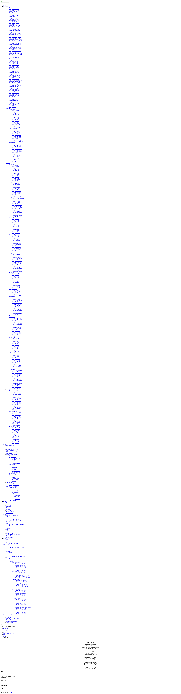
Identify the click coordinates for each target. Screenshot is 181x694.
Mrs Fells (8, 509)
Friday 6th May (15, 231)
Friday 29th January (16, 295)
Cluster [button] (7, 546)
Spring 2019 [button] (12, 352)
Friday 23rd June (15, 170)
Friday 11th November (17, 206)
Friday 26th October (16, 388)
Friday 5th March (16, 292)
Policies (8, 539)
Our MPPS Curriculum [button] (11, 486)
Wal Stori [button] (14, 493)
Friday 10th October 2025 (15, 51)
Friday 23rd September (17, 214)
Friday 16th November (17, 376)
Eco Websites (15, 469)
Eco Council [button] (12, 464)
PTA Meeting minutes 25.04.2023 (22, 575)
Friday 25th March (16, 238)
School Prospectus (10, 450)
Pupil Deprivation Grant (14, 519)
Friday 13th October (16, 155)
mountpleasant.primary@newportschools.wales (13, 630)
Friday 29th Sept (15, 158)
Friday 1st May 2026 (13, 21)
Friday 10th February (16, 191)
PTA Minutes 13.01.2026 (20, 566)
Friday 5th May (15, 178)
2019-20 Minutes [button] (16, 598)
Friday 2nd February (16, 137)
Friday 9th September (16, 216)
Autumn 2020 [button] (12, 296)
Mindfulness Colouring (11, 621)
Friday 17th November (17, 150)
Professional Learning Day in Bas (16, 547)
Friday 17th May (15, 121)
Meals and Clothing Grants (15, 520)
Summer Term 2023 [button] (13, 164)
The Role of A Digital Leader (18, 458)
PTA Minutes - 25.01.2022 (21, 584)
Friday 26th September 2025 (15, 53)
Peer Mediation (12, 473)
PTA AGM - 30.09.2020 (20, 590)
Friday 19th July (15, 110)
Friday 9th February (16, 136)
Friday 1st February (16, 364)
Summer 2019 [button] (12, 337)
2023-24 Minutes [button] (16, 571)
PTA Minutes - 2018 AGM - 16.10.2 (23, 607)
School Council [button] (12, 474)
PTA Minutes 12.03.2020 (20, 599)
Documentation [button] (6, 538)
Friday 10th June (15, 226)
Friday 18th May (15, 432)
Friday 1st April (15, 236)
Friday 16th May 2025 (14, 68)
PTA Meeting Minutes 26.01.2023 (22, 577)
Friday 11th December (17, 297)
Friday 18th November (17, 205)
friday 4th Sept (15, 314)
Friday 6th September (16, 336)
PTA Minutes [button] (12, 561)
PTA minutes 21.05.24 (20, 572)
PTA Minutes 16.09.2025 (20, 570)
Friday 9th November (16, 378)
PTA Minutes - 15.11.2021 (21, 585)
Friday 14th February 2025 (15, 81)
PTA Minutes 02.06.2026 (20, 563)
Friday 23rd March (16, 423)
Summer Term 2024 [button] (13, 109)
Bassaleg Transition (10, 535)
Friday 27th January (16, 193)
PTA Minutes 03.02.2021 (20, 594)
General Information (10, 521)
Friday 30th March (16, 425)
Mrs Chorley (9, 504)
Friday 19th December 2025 (15, 39)
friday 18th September (17, 311)
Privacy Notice (9, 537)
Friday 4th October (13, 102)
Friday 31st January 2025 (14, 84)
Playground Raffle (16, 463)
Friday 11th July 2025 (14, 61)
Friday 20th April (16, 427)
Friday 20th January (16, 194)
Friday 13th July (15, 441)
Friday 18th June (15, 278)
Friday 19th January (16, 140)
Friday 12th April (16, 127)
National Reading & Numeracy (13, 534)
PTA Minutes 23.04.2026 (20, 565)
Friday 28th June (15, 114)
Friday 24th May (15, 119)
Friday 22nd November (14, 94)
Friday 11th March (16, 240)
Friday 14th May (15, 284)
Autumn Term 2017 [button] (13, 390)
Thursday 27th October (17, 207)
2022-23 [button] (8, 163)
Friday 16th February (16, 418)
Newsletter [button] (5, 6)
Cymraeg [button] (11, 488)
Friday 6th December (14, 91)
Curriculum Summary (14, 487)
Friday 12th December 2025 (15, 40)
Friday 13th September (17, 334)
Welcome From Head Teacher (13, 449)
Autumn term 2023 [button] (13, 142)
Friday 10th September (17, 271)
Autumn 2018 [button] (12, 369)
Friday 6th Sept (12, 107)
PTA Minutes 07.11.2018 (20, 608)
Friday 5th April (15, 355)
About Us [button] (5, 444)
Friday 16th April (16, 287)
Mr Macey (8, 510)
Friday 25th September (17, 310)
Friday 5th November (16, 262)
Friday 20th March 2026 (14, 26)
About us (11, 552)
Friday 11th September (17, 313)
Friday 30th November (17, 373)
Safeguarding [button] (9, 482)
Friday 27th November (17, 300)
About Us (14, 460)
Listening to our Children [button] (11, 454)
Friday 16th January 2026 (15, 37)
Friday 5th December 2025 (15, 42)
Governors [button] (8, 551)
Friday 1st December (16, 147)
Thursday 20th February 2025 (15, 80)
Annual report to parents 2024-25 (19, 556)
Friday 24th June (15, 224)
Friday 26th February (16, 294)
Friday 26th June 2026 (14, 12)
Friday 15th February (16, 361)
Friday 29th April (16, 233)
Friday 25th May (15, 434)
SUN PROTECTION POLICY (13, 541)
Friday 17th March (16, 186)
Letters (7, 529)
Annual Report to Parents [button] (14, 555)
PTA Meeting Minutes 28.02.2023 (22, 576)
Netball (7, 616)
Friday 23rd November (17, 375)
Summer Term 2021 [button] (13, 272)
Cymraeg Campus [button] (16, 496)
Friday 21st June (15, 116)
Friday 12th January (16, 412)
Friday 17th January (13, 86)
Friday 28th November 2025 (15, 43)
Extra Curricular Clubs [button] (10, 614)
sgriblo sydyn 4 (15, 492)
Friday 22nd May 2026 (14, 18)
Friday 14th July (15, 166)
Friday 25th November (17, 203)
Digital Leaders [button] (12, 457)
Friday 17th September (17, 270)
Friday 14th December (17, 371)
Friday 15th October (16, 264)
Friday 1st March (16, 133)
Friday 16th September (17, 215)
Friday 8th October (16, 266)
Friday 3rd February (16, 192)
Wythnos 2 (17, 499)
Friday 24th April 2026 (14, 23)
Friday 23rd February (16, 135)
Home (4, 5)
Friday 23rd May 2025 (14, 67)
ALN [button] (7, 523)
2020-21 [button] (8, 252)
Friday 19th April (16, 126)
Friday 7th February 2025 (15, 82)
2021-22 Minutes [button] (16, 579)
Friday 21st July (15, 165)
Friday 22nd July (15, 219)
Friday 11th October (13, 100)
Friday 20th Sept (12, 104)
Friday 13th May (15, 230)
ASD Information (13, 525)
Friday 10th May (15, 122)
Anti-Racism (9, 453)
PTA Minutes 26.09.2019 (20, 604)
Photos (13, 468)
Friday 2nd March (16, 420)
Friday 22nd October (16, 263)
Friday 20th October (16, 154)
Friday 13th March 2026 (14, 28)
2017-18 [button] (8, 389)
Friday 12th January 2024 (17, 141)
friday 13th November (17, 303)
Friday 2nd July (15, 276)
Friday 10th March (16, 187)
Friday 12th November (17, 261)
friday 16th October (16, 306)
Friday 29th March (16, 356)
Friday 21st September (17, 381)
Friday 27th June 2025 (14, 63)
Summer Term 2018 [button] (13, 426)
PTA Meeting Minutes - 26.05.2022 (23, 583)
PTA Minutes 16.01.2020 (20, 600)
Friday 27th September (14, 103)
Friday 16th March (16, 422)
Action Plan (14, 467)
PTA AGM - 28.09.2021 (20, 588)
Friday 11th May (15, 431)
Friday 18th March (16, 239)
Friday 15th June (15, 436)
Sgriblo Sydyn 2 (15, 490)
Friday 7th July (15, 168)
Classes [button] (5, 501)
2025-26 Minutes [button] (16, 562)
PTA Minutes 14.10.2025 (20, 569)
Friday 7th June (15, 118)
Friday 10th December (17, 256)
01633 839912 (6, 628)
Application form (16, 471)
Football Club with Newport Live (13, 618)
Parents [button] (5, 514)
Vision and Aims (10, 448)
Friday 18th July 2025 (14, 60)
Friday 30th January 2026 (15, 34)
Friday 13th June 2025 (14, 66)
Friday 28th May (15, 281)
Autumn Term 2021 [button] (13, 253)
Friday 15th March (16, 131)
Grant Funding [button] (9, 518)
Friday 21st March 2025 (14, 76)
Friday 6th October (16, 156)
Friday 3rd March (16, 188)
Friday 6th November (16, 304)
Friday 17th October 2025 (15, 49)
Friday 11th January (16, 367)
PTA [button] (7, 557)
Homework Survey (16, 479)
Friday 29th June (15, 439)
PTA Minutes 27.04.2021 (20, 595)
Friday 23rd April (16, 286)
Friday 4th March (16, 242)
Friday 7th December (16, 374)
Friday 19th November (17, 259)
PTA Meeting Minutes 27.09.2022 (22, 581)
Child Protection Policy (14, 483)
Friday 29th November (14, 93)
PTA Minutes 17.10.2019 (20, 603)
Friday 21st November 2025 (15, 44)
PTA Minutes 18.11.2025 (20, 567)
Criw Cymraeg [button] (12, 459)
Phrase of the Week (16, 462)
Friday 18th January (16, 366)
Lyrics (4, 636)
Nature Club (9, 617)
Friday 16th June (15, 172)
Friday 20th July (15, 443)
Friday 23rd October (16, 305)
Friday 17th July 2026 (14, 9)
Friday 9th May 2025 (14, 70)
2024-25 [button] (8, 58)
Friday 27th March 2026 (14, 25)
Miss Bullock (9, 502)
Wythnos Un (17, 497)
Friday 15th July (15, 220)
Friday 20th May (15, 229)
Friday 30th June (15, 169)
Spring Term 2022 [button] (13, 234)
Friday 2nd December (17, 202)
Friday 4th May (15, 430)
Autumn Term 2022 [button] (13, 197)
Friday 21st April (15, 180)
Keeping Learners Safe (14, 485)
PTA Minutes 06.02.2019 (20, 611)
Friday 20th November (17, 301)
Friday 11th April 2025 (14, 72)
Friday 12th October (16, 385)
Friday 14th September (17, 380)
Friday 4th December (16, 299)
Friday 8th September (16, 392)
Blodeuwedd (17, 495)
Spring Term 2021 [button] (13, 289)
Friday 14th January (16, 249)
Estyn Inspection (10, 445)
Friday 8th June (15, 435)
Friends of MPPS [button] (7, 544)
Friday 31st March (16, 183)
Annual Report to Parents (12, 532)
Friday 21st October (16, 208)
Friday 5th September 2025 (15, 57)
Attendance (14, 481)
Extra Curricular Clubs (8, 633)
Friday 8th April (15, 235)
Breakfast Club (9, 533)
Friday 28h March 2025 (14, 75)
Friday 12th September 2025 (15, 56)
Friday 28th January (16, 247)
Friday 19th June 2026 (14, 14)
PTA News (11, 560)
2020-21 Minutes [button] (16, 589)
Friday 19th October (16, 387)
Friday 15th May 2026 (14, 19)
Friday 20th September (17, 333)
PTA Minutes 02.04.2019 (20, 613)
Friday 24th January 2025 (15, 85)
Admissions (8, 516)
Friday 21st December (17, 370)
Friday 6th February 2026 (15, 33)
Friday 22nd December (17, 144)
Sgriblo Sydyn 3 (15, 491)
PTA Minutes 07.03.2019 (20, 612)
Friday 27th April (16, 429)
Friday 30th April (16, 285)
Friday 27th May (15, 228)
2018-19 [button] (8, 315)
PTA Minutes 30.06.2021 (20, 597)
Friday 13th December (14, 90)
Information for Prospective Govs (16, 553)
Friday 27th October (16, 152)
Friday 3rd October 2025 (14, 52)
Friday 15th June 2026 (14, 15)
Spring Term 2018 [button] (13, 411)
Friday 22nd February (17, 360)
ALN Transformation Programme (16, 524)
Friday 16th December (17, 200)
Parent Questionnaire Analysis (13, 515)
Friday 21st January (16, 248)
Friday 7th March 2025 (14, 79)
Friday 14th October (16, 210)
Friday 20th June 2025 (14, 65)
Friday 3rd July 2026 (13, 11)
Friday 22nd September (17, 394)
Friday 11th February (16, 244)
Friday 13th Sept (12, 105)
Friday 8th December (16, 146)
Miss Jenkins (9, 507)
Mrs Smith (8, 505)
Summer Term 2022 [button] (13, 217)
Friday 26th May (15, 174)
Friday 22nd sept (15, 159)
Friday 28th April (16, 179)
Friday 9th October (16, 308)
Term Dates (8, 528)
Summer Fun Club (10, 619)
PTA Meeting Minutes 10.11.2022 (22, 580)
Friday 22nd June (16, 437)
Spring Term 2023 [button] (13, 182)
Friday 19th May (15, 175)
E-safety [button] (8, 542)
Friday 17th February (16, 189)
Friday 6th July (15, 440)
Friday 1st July (15, 222)
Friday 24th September (17, 268)
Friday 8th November (14, 96)
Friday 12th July (15, 112)
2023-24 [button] (8, 108)
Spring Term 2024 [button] (13, 128)
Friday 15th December (17, 145)
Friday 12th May (15, 177)
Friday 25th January (16, 365)
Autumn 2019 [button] (12, 317)
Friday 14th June (15, 117)
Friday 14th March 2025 (14, 77)
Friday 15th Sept (15, 160)
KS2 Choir (5, 634)
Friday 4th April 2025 (14, 74)
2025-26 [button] (8, 7)
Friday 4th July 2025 (13, 62)
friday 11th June (15, 280)
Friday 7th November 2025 (15, 47)
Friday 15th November (14, 95)
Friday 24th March (16, 184)
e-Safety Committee (13, 543)
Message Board (15, 478)
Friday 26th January (16, 138)
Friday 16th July (15, 273)
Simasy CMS (13, 692)
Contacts (8, 527)
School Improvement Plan (12, 451)
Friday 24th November (17, 149)
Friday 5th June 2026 (14, 16)
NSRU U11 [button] (9, 548)
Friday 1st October (16, 267)
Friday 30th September (17, 212)
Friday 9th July (15, 275)
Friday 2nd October (16, 309)
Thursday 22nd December (18, 198)
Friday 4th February (16, 245)
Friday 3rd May (15, 123)
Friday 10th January (13, 88)
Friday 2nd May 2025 (14, 71)
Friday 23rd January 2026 (15, 35)
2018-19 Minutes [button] (16, 605)
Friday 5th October (16, 384)
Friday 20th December (14, 89)
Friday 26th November (17, 258)
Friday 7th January (16, 250)
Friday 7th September (16, 379)
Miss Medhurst (9, 513)
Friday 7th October (16, 211)
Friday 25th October (13, 98)
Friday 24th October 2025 (15, 48)
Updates (11, 549)
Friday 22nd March (16, 130)
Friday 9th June (15, 173)
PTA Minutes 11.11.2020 (20, 593)
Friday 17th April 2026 (14, 24)
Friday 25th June (15, 277)
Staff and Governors (10, 446)
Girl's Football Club (10, 622)
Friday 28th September (17, 383)
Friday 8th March (16, 132)
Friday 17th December (17, 254)
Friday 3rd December (16, 257)
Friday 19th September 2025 (15, 54)
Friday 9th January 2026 (14, 38)
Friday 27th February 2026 (15, 30)
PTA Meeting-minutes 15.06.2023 (22, 574)
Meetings (14, 465)
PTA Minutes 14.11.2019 (20, 602)
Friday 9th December (16, 201)
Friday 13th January (16, 196)
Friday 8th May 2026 (14, 20)
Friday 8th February (16, 362)
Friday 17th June (15, 225)
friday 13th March (16, 291)
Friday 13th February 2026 (15, 32)
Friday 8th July (15, 221)
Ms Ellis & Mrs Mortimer (12, 511)
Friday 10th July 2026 (14, 10)
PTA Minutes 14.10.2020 (20, 591)
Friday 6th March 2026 (14, 29)
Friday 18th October (13, 99)
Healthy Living (12, 500)
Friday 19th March (16, 290)
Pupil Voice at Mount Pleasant (15, 455)
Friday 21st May (15, 282)
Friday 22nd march (16, 357)
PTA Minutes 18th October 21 (21, 586)
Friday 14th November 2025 (15, 46)
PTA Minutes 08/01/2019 (20, 609)
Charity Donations (16, 472)
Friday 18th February (16, 243)
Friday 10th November (17, 151)
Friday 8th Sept (15, 161)
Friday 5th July (15, 113)
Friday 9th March (16, 421)
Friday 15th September (17, 393)
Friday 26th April (16, 124)
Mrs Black (8, 506)
